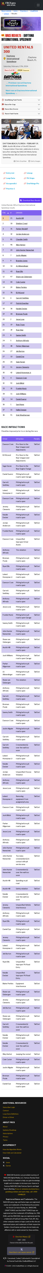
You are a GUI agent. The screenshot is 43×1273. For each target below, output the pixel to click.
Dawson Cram (21, 378)
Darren (8, 1166)
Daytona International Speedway (13, 59)
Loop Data (10, 178)
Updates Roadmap (9, 1130)
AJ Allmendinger (22, 266)
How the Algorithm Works (12, 1149)
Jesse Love (20, 319)
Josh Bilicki (20, 383)
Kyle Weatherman (23, 415)
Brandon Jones (21, 261)
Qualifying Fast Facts (13, 100)
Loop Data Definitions (11, 1114)
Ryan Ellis (19, 271)
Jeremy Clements (22, 367)
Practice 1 (10, 189)
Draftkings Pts (33, 183)
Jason (7, 1162)
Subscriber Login (9, 1107)
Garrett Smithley (22, 298)
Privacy (5, 1137)
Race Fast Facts (11, 114)
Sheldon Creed (21, 223)
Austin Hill (20, 218)
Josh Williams (21, 394)
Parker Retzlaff (22, 229)
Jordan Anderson (22, 234)
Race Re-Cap (10, 104)
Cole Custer (20, 282)
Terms (5, 1140)
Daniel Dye (20, 357)
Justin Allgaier (21, 255)
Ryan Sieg (19, 330)
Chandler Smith (22, 239)
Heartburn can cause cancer (20, 1252)
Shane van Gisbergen (24, 277)
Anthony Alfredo (22, 341)
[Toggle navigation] (38, 5)
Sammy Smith (21, 335)
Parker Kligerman (22, 346)
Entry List (10, 173)
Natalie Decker (21, 309)
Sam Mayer (20, 404)
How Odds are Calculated (12, 1153)
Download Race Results (31, 200)
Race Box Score (11, 109)
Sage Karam (20, 362)
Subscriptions (8, 1133)
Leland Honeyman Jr (23, 373)
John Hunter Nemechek (25, 250)
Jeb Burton (20, 351)
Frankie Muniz (21, 388)
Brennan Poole (21, 314)
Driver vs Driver (8, 1117)
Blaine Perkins (21, 287)
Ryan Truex (20, 325)
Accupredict (11, 183)
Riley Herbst (20, 245)
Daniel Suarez (21, 399)
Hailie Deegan (21, 410)
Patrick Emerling (22, 303)
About (5, 1127)
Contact (6, 1110)
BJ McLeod (20, 293)
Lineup (29, 173)
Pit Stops (30, 178)
